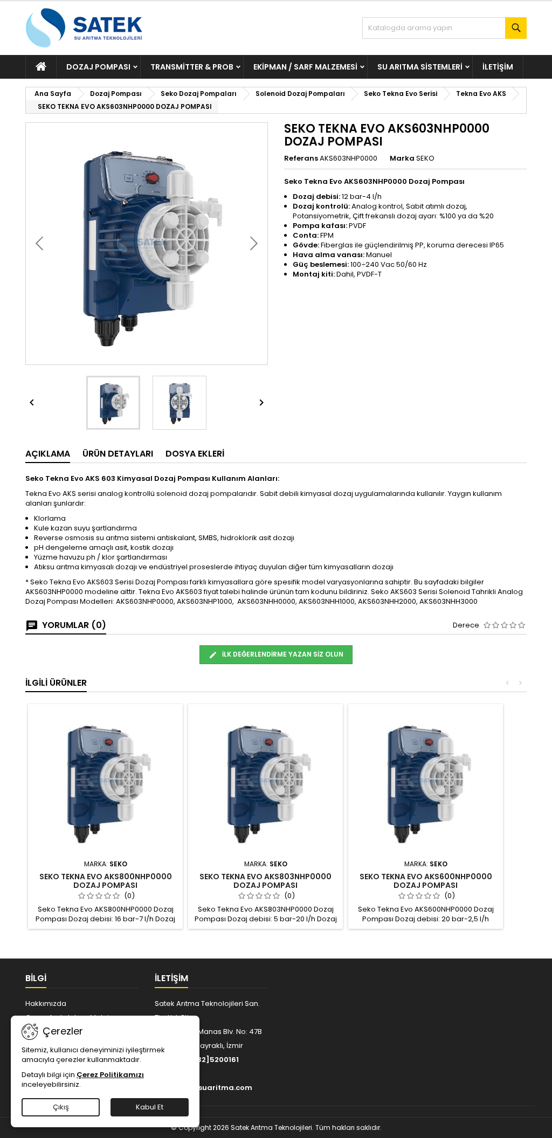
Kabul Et (149, 1107)
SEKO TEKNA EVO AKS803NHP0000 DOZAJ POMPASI (265, 881)
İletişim (497, 66)
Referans (301, 158)
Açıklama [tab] (47, 453)
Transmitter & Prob (191, 66)
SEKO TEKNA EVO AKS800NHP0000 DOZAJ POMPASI (105, 881)
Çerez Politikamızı (110, 1075)
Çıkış (61, 1107)
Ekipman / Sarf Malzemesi (305, 66)
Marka (402, 158)
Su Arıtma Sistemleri (420, 66)
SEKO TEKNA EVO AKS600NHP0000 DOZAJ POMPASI (426, 881)
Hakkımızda (45, 1003)
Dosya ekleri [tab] (194, 453)
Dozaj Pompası (98, 66)
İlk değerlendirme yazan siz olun (281, 654)
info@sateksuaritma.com (203, 1087)
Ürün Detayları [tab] (117, 453)
